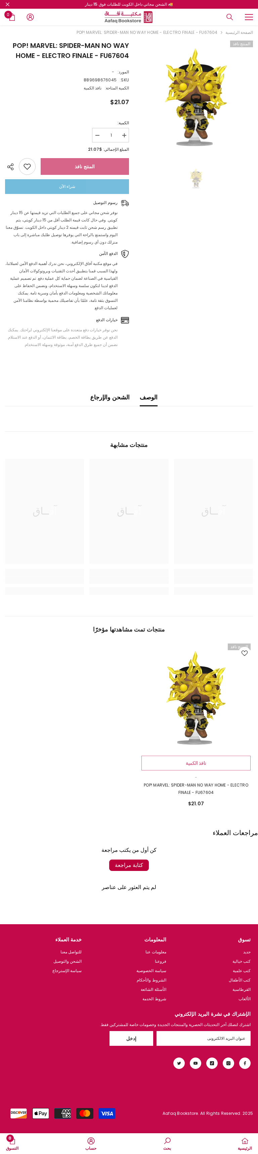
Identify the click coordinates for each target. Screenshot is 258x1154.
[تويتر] (179, 1063)
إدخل (131, 1038)
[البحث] (230, 17)
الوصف (149, 397)
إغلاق (7, 4)
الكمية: (123, 123)
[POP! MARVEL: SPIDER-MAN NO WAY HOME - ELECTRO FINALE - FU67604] (196, 697)
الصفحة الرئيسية (239, 32)
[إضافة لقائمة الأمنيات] (27, 166)
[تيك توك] (212, 1063)
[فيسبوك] (245, 1063)
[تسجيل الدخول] (30, 17)
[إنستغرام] (228, 1063)
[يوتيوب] (195, 1063)
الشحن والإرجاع (109, 397)
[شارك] (12, 167)
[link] (213, 580)
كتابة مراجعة (129, 865)
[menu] (249, 17)
